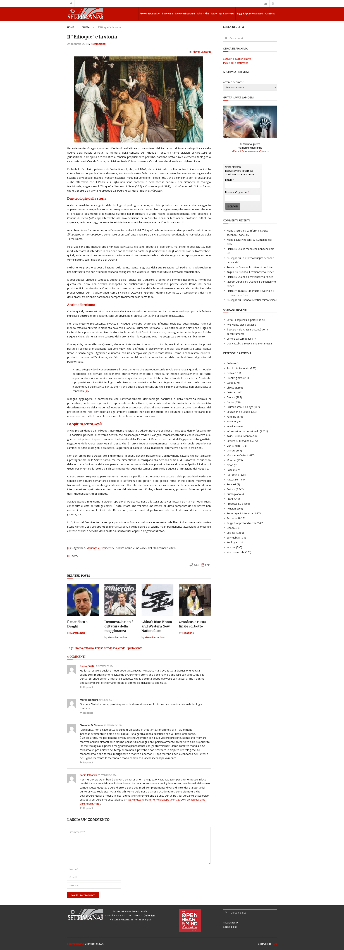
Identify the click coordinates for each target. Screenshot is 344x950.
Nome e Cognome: (237, 192)
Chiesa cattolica (84, 648)
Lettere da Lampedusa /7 (241, 338)
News (230, 465)
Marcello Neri (77, 632)
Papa (230, 470)
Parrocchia (233, 474)
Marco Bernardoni (117, 637)
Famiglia (231, 416)
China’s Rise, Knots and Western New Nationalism (157, 626)
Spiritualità (233, 537)
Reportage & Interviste (222, 13)
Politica (231, 489)
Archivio (231, 363)
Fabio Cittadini (88, 775)
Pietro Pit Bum (235, 290)
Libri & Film (203, 13)
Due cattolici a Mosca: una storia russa (249, 343)
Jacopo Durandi (236, 281)
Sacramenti (233, 518)
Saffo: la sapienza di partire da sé (246, 320)
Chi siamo (270, 13)
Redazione (188, 632)
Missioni (231, 460)
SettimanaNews (75, 943)
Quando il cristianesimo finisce (256, 267)
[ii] (86, 391)
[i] (158, 152)
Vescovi (231, 547)
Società (231, 532)
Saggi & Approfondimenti (250, 13)
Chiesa (86, 27)
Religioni (231, 508)
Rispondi (88, 687)
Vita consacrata (236, 552)
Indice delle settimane (235, 63)
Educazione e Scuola (238, 411)
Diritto (230, 402)
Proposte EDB (235, 503)
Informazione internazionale (243, 431)
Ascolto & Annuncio (150, 13)
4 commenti (98, 44)
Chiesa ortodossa (106, 648)
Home (70, 27)
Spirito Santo (134, 648)
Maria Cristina (235, 230)
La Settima (167, 13)
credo (121, 648)
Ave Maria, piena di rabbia (242, 324)
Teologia (232, 542)
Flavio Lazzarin (202, 51)
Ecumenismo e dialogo (240, 407)
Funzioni (231, 421)
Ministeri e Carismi (237, 455)
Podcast (231, 484)
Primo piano (234, 494)
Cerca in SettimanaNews (237, 58)
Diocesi (231, 397)
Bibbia (230, 373)
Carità (230, 382)
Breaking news (235, 378)
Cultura (231, 392)
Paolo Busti (87, 666)
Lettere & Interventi (185, 13)
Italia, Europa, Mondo (239, 436)
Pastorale (232, 479)
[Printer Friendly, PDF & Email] (199, 567)
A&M (274, 943)
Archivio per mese (233, 82)
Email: (229, 179)
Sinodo (231, 528)
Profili (230, 499)
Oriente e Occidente (100, 548)
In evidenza (233, 426)
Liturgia (231, 450)
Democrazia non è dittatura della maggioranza (118, 626)
